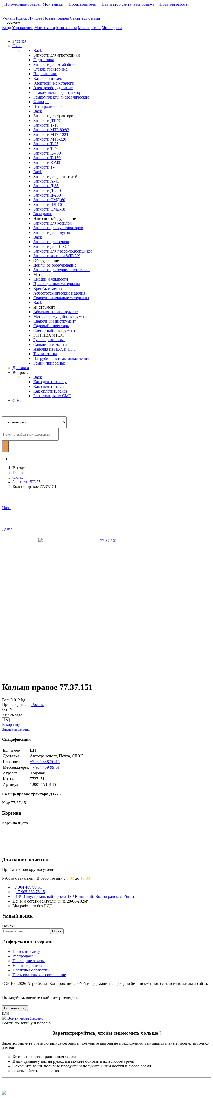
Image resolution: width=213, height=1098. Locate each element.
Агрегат (10, 773)
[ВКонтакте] (2, 849)
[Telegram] (3, 849)
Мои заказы (66, 27)
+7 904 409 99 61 (27, 887)
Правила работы (173, 4)
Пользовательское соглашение (39, 975)
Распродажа (143, 4)
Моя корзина (89, 27)
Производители (82, 4)
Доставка (11, 756)
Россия (37, 704)
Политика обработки (31, 970)
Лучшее (35, 18)
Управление (22, 27)
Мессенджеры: (16, 767)
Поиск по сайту (26, 951)
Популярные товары (22, 4)
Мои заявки (52, 4)
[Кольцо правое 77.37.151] (106, 606)
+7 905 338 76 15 (30, 892)
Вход (6, 27)
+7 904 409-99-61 (45, 767)
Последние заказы (28, 961)
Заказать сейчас (16, 729)
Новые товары (56, 18)
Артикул (10, 784)
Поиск (8, 926)
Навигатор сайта (116, 4)
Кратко (9, 779)
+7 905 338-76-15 (45, 761)
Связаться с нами (85, 18)
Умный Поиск (15, 18)
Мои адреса (112, 27)
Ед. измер (11, 750)
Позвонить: (13, 761)
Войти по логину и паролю (26, 1023)
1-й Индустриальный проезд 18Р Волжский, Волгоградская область (76, 896)
